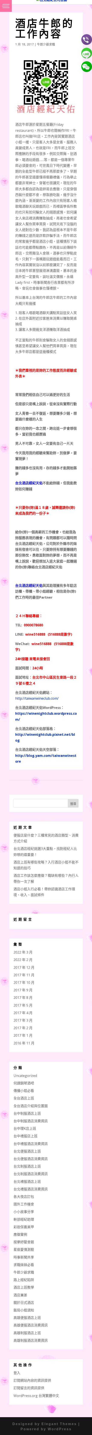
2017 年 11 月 (23, 975)
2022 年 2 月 (23, 959)
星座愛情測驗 (23, 1249)
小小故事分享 (23, 1211)
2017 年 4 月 (23, 1012)
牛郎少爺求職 (46, 44)
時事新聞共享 (23, 1257)
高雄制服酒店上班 (27, 1333)
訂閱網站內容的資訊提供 (32, 1380)
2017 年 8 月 (23, 997)
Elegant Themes (59, 1424)
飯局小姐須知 (23, 1310)
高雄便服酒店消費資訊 (30, 1325)
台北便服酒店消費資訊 (30, 1158)
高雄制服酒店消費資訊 (30, 1340)
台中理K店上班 (24, 1128)
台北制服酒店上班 (27, 1166)
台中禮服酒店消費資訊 (30, 1143)
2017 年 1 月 (23, 1035)
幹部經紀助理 (23, 1219)
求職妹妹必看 (23, 1264)
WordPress (60, 1429)
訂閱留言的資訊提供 (28, 1388)
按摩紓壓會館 (23, 1242)
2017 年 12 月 (23, 967)
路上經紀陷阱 (23, 1279)
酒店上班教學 (23, 1287)
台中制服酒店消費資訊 (30, 1121)
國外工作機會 (23, 1204)
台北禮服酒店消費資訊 (30, 1189)
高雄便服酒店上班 (27, 1317)
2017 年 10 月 (23, 982)
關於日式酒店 (23, 1302)
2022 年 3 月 (23, 952)
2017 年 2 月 (23, 1028)
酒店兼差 (20, 1295)
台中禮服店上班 (25, 1136)
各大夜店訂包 (23, 1196)
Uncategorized (25, 1075)
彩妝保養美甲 (23, 1227)
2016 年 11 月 (23, 1043)
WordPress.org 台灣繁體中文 (36, 1395)
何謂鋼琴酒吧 (23, 1083)
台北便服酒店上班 (27, 1151)
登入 (16, 1373)
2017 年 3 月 (23, 1020)
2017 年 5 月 (23, 1005)
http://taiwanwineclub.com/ (37, 698)
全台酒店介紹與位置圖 (30, 1106)
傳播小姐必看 (23, 1090)
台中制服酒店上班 (27, 1113)
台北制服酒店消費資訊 (30, 1173)
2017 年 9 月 (23, 990)
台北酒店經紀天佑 (29, 585)
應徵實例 (20, 1234)
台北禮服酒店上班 (27, 1181)
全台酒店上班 (23, 1098)
